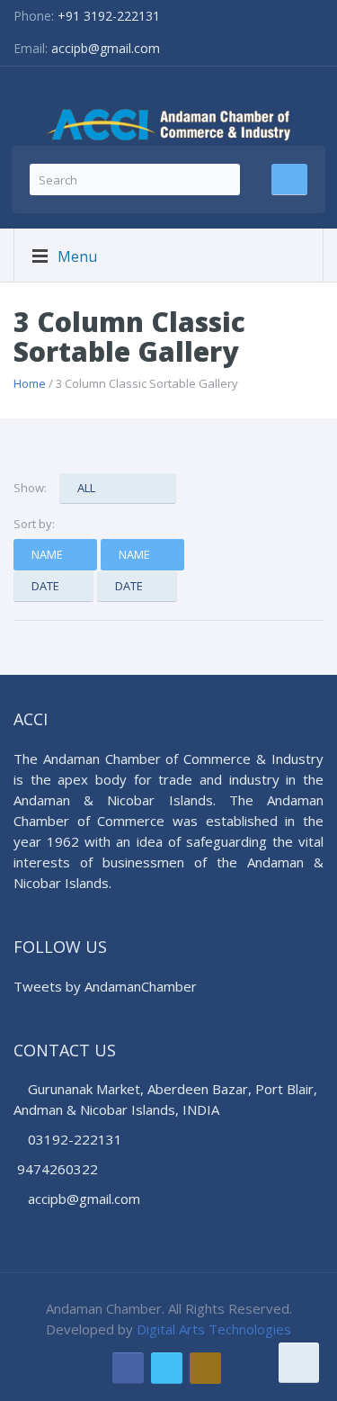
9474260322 (57, 1169)
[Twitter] (166, 1368)
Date (45, 586)
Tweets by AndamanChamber (105, 986)
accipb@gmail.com (105, 48)
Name (47, 554)
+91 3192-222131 (109, 15)
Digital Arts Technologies (214, 1329)
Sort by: (34, 524)
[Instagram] (205, 1368)
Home (29, 383)
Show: (30, 488)
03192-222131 (73, 1139)
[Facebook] (128, 1368)
